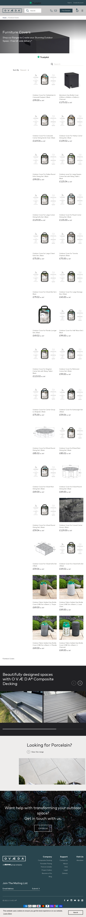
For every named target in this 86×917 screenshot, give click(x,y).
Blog (50, 877)
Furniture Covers (13, 17)
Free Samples (66, 10)
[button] (80, 683)
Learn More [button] (7, 914)
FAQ (66, 867)
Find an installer (46, 867)
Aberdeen (80, 860)
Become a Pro (47, 873)
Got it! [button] (75, 912)
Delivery (65, 873)
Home (5, 17)
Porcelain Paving (46, 864)
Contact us (43, 828)
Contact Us (64, 860)
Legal (66, 870)
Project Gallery (47, 870)
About (65, 864)
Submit (35, 889)
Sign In (70, 2)
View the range (37, 752)
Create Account (78, 2)
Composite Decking (45, 860)
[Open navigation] (82, 10)
